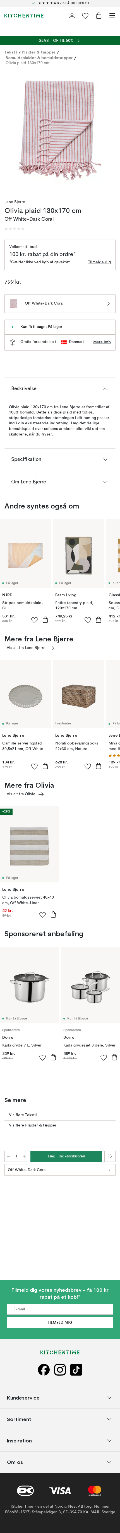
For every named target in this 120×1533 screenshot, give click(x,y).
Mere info (102, 342)
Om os (15, 1462)
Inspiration (19, 1440)
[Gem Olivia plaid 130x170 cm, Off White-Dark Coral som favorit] (110, 1156)
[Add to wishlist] (34, 620)
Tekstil (10, 52)
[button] (14, 229)
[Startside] (24, 16)
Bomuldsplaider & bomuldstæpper (39, 57)
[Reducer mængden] (8, 1156)
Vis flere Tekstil (23, 1115)
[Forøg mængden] (24, 1156)
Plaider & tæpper (39, 52)
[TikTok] (76, 1370)
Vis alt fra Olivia (21, 794)
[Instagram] (60, 1370)
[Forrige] (10, 131)
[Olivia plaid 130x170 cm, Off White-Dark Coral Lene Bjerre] (60, 130)
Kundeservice (23, 1398)
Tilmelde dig (99, 262)
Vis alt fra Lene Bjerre (26, 648)
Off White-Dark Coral (27, 1170)
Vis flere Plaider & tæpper (32, 1125)
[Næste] (110, 131)
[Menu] (112, 15)
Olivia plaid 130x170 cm (27, 63)
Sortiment (19, 1419)
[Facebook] (44, 1370)
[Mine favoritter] (85, 15)
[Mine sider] (72, 15)
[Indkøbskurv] (98, 15)
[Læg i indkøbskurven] (45, 619)
